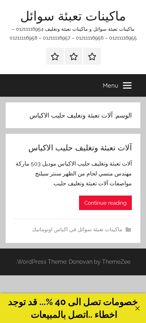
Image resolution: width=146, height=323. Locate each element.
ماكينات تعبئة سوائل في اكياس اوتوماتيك (77, 229)
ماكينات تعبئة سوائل (73, 16)
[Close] (137, 308)
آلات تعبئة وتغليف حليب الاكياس (80, 147)
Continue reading (105, 203)
